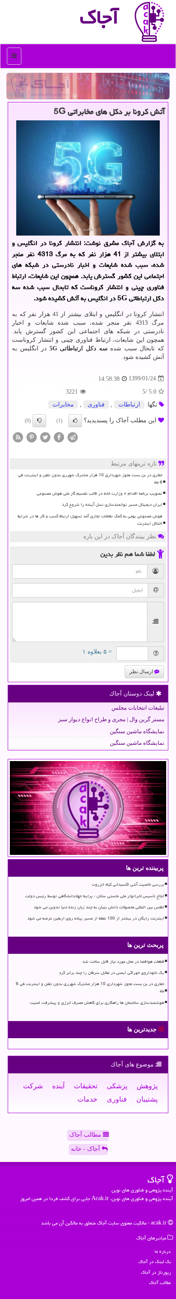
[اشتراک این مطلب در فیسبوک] (59, 436)
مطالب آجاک (86, 1135)
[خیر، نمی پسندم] (39, 420)
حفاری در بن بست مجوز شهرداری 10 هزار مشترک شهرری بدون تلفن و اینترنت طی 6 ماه (90, 479)
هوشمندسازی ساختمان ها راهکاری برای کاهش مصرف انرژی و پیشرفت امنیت (97, 1002)
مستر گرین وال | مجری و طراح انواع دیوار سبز (111, 719)
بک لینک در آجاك (154, 1261)
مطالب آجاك (160, 1282)
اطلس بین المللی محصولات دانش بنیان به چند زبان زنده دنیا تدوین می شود (99, 907)
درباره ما (163, 1251)
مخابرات (63, 404)
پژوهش (147, 1086)
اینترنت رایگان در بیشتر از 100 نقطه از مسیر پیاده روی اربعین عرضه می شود (95, 918)
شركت (33, 1086)
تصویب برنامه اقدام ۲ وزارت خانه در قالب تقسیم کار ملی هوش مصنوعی (99, 493)
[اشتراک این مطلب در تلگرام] (73, 436)
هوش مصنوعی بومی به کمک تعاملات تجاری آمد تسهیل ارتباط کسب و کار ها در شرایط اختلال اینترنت (90, 520)
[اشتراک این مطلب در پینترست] (32, 436)
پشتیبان (147, 1099)
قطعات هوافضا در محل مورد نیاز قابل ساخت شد (123, 961)
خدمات (87, 1099)
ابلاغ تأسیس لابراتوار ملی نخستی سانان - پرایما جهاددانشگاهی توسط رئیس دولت (94, 896)
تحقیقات (85, 1086)
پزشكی (117, 1086)
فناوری (96, 404)
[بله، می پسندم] (75, 420)
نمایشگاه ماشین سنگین (137, 731)
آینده (58, 1086)
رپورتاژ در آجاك (156, 1272)
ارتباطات (129, 404)
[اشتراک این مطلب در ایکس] (45, 436)
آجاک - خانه (86, 1149)
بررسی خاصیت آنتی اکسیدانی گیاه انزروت (128, 884)
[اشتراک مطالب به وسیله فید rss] (18, 436)
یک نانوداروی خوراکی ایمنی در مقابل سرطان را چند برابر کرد (111, 972)
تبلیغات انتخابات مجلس (137, 708)
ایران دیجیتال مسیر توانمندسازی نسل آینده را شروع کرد (112, 504)
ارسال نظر (141, 672)
